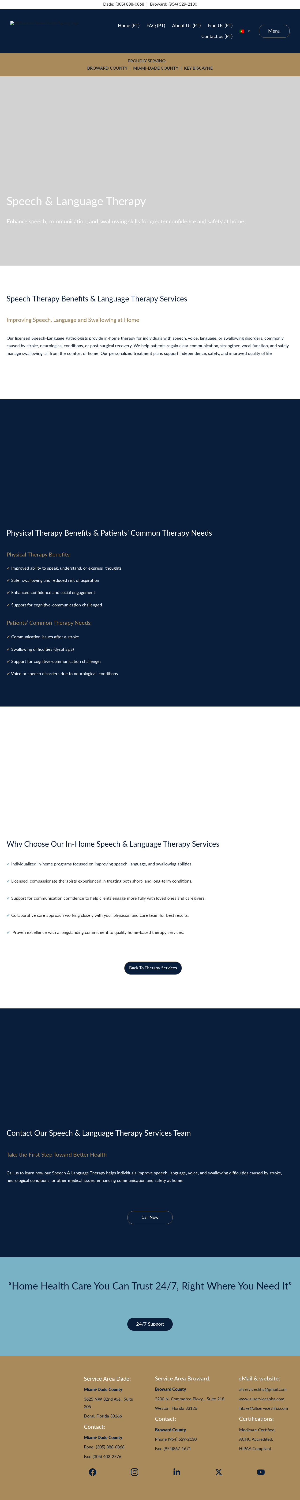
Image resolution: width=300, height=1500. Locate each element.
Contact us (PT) (216, 36)
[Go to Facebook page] (92, 1472)
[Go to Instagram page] (134, 1472)
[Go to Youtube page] (261, 1472)
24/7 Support (150, 1324)
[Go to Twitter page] (218, 1472)
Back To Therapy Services (153, 968)
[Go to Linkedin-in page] (176, 1472)
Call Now (150, 1217)
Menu (274, 31)
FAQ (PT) (155, 25)
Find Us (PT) (220, 25)
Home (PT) (128, 25)
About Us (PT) (186, 25)
